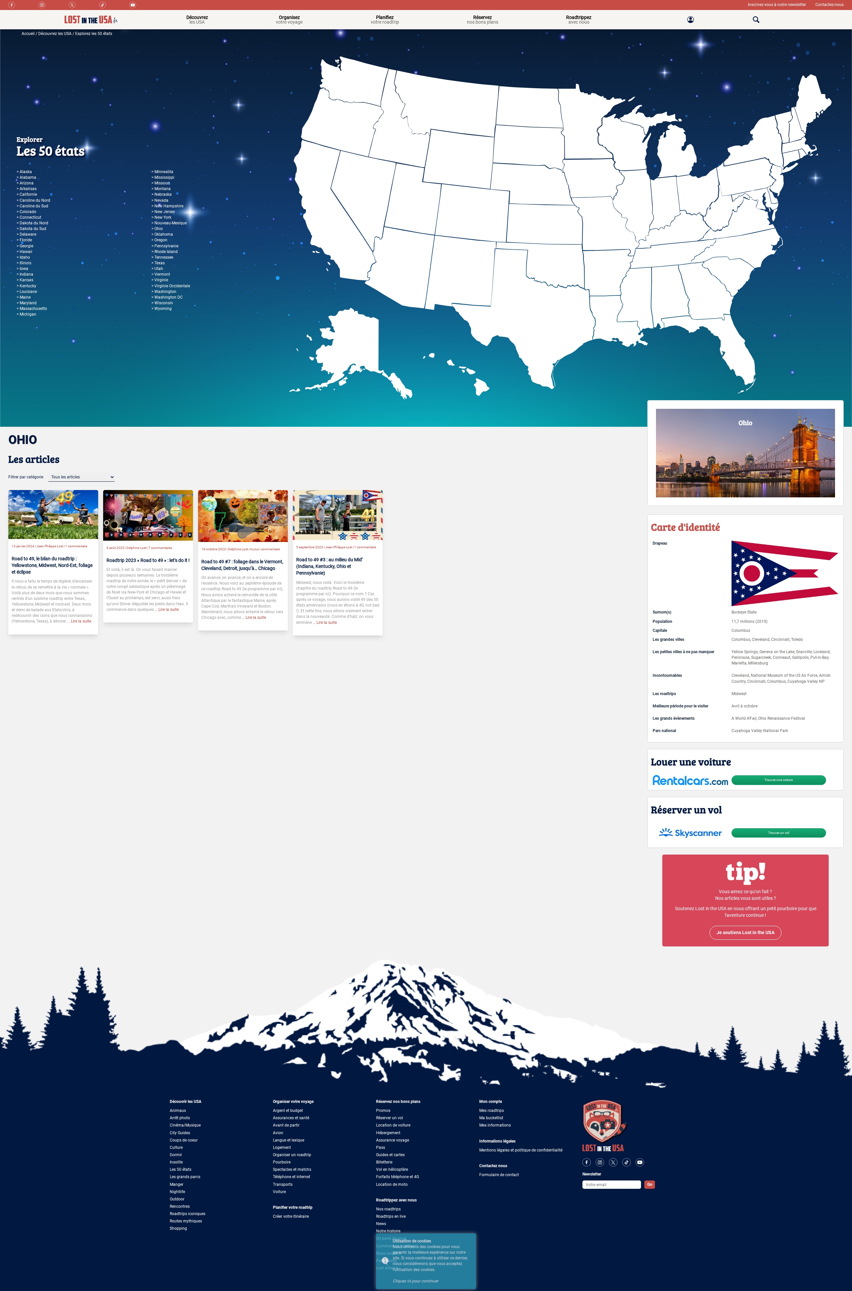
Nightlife (177, 1191)
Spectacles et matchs (292, 1169)
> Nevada (159, 200)
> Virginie (159, 280)
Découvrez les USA (55, 33)
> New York (161, 217)
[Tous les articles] (81, 477)
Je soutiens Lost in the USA (745, 932)
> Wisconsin (162, 303)
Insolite (176, 1162)
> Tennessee (162, 257)
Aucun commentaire (265, 549)
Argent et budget (288, 1110)
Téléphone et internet (291, 1176)
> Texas (158, 263)
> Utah (157, 268)
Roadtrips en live (391, 1216)
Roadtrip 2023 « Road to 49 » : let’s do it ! (148, 560)
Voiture (279, 1191)
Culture (176, 1147)
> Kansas (25, 280)
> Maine (24, 297)
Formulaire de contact (499, 1174)
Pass (380, 1147)
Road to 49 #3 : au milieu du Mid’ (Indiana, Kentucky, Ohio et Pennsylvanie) (329, 566)
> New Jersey (163, 211)
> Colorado (26, 211)
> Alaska (24, 171)
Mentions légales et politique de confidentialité (520, 1150)
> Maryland (27, 303)
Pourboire (282, 1162)
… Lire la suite (78, 621)
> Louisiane (27, 291)
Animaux (178, 1110)
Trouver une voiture (778, 780)
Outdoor (177, 1199)
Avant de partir (286, 1125)
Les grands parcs (185, 1176)
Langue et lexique (288, 1140)
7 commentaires (160, 548)
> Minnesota (162, 171)
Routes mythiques (186, 1221)
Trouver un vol (778, 833)
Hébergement (388, 1133)
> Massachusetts (32, 308)
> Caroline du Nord (33, 200)
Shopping (178, 1228)
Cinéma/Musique (185, 1125)
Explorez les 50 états (93, 33)
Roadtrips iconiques (187, 1213)
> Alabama (26, 177)
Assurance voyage (392, 1140)
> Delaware (26, 234)
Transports (283, 1184)
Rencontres (180, 1206)
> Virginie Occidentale (170, 286)
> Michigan (26, 314)
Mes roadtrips (491, 1110)
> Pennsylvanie (164, 246)
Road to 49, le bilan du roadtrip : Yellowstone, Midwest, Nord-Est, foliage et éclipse (52, 565)
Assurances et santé (291, 1118)
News (381, 1223)
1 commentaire (76, 546)
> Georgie (25, 246)
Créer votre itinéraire (291, 1216)
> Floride (24, 240)
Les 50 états (180, 1169)
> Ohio (157, 228)
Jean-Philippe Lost (49, 546)
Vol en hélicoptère (392, 1169)
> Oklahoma (162, 234)
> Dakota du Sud (31, 228)
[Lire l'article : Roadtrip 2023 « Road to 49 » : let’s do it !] (148, 515)
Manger (176, 1184)
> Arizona (25, 183)
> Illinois (24, 263)
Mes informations (495, 1125)
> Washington (163, 291)
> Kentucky (26, 286)
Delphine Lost (136, 548)
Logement (282, 1147)
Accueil (28, 33)
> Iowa (22, 268)
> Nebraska (161, 194)
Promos (383, 1110)
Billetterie (384, 1162)
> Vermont (160, 274)
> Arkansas (27, 188)
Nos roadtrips (388, 1209)
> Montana (161, 188)
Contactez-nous (829, 4)
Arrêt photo (180, 1118)
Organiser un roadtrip (292, 1155)
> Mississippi (162, 177)
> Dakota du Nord (32, 223)
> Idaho (23, 257)
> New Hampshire (167, 206)
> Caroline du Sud (32, 206)
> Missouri (160, 183)
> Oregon (159, 240)
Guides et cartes (390, 1155)
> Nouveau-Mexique (169, 223)
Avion (278, 1133)
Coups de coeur (184, 1140)
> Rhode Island (164, 251)
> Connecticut (29, 217)
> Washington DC (167, 297)
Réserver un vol (389, 1118)
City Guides (180, 1133)
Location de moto (392, 1184)
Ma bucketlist (491, 1118)
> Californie (27, 194)
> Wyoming (161, 308)
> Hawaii (24, 251)
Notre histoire (388, 1231)
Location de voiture (393, 1125)
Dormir (176, 1155)
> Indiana (25, 274)
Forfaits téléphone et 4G (397, 1176)
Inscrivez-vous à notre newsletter (777, 4)
